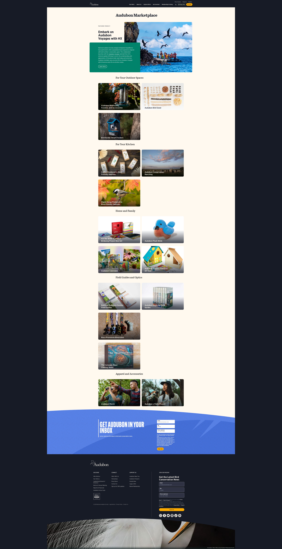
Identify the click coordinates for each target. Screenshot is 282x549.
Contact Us (114, 484)
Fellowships (114, 479)
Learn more (102, 66)
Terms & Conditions (165, 445)
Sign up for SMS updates (117, 486)
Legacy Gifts (133, 484)
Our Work (131, 4)
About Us (139, 4)
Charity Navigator (96, 496)
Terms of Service (170, 435)
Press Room (114, 481)
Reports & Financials (98, 488)
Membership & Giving (167, 4)
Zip (158, 425)
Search (176, 4)
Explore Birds (147, 4)
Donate (189, 4)
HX (117, 48)
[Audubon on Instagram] (160, 515)
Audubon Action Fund (99, 490)
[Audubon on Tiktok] (175, 515)
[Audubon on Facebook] (164, 515)
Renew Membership (135, 486)
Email (159, 420)
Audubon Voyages (114, 54)
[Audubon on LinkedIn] (172, 515)
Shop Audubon (178, 1)
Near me (182, 4)
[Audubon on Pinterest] (179, 515)
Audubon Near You (135, 476)
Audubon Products (134, 479)
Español (190, 1)
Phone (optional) (161, 430)
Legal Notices (112, 504)
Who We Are (96, 476)
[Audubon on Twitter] (168, 515)
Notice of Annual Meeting (100, 485)
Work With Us (115, 476)
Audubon (94, 3)
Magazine (185, 1)
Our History (96, 479)
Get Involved (156, 4)
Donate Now (133, 481)
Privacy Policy (163, 435)
